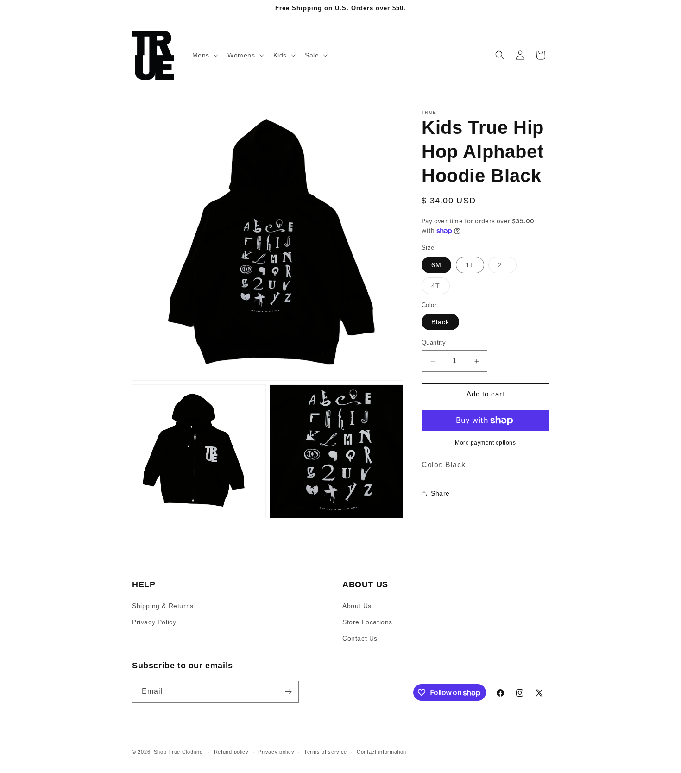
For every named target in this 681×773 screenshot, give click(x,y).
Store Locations (367, 622)
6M (436, 265)
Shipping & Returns (163, 606)
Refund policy (231, 751)
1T (470, 265)
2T (507, 267)
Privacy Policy (154, 622)
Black (440, 322)
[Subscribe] (288, 692)
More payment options (485, 443)
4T (440, 288)
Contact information (381, 751)
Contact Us (360, 638)
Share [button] (440, 493)
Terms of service (325, 751)
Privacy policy (276, 751)
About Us (357, 606)
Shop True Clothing (178, 751)
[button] (204, 55)
